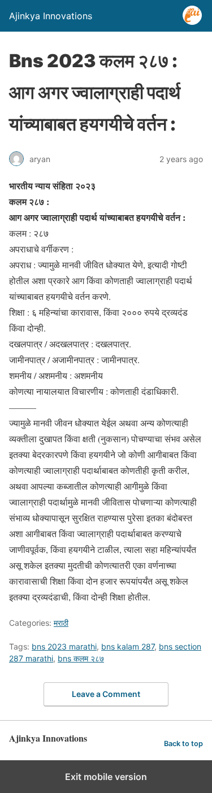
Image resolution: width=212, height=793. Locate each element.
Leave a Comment (106, 694)
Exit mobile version (106, 776)
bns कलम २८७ (81, 658)
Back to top (183, 743)
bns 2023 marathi (64, 646)
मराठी (61, 623)
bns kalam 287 (127, 646)
